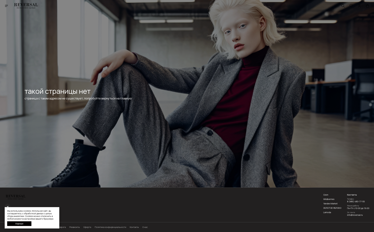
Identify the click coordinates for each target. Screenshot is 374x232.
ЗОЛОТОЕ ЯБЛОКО (332, 208)
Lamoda (327, 212)
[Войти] (359, 6)
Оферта (87, 227)
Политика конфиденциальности (110, 227)
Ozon (325, 194)
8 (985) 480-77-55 (356, 201)
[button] (351, 6)
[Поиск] (343, 6)
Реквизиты (74, 227)
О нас (145, 227)
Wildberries (328, 199)
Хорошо (19, 223)
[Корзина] (367, 6)
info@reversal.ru (355, 215)
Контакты (134, 227)
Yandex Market (330, 203)
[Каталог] (6, 6)
